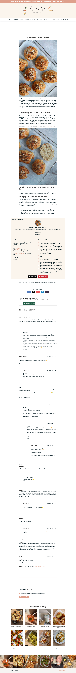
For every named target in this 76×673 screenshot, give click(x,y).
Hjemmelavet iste (31, 626)
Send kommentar (24, 596)
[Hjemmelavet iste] (31, 617)
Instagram (24, 284)
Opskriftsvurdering (22, 589)
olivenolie (18, 248)
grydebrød (33, 107)
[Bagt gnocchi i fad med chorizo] (17, 638)
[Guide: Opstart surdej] (45, 617)
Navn (21, 575)
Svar (55, 317)
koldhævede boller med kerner (40, 215)
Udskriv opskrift (33, 276)
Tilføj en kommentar (24, 579)
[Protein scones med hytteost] (17, 617)
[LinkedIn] (42, 292)
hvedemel (18, 252)
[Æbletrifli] (45, 638)
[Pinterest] (65, 19)
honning (17, 247)
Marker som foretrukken (29, 303)
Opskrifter (21, 19)
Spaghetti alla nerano (59, 648)
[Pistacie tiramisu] (31, 638)
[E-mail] (47, 292)
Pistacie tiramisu (31, 648)
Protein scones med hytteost (17, 626)
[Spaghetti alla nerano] (59, 638)
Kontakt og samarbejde (55, 19)
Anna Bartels (26, 330)
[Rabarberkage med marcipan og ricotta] (59, 617)
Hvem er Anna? (15, 19)
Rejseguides (42, 19)
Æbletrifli (45, 648)
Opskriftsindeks (28, 19)
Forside (10, 19)
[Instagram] (63, 19)
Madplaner (48, 19)
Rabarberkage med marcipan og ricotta (59, 627)
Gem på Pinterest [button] (43, 276)
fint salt (16, 249)
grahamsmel (18, 250)
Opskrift (38, 34)
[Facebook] (61, 19)
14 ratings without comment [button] (39, 566)
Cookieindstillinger (62, 670)
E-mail (40, 575)
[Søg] (67, 19)
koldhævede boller (50, 126)
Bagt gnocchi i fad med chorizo (17, 648)
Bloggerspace (17, 670)
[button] (36, 231)
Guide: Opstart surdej (45, 626)
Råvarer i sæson (35, 19)
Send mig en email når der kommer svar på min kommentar (32, 593)
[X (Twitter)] (33, 292)
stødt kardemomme (19, 253)
